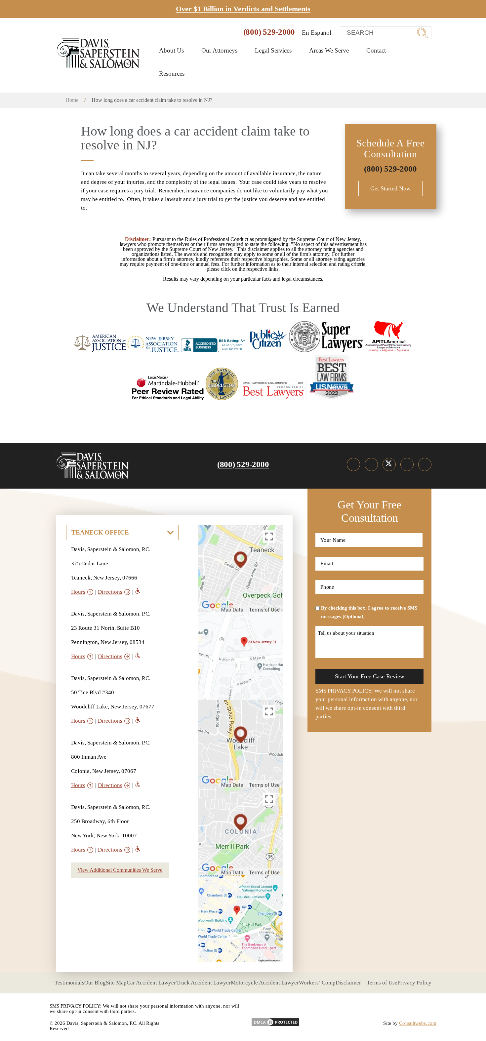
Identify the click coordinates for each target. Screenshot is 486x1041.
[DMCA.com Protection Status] (275, 1020)
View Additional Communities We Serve (119, 870)
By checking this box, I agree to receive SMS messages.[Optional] (369, 612)
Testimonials (69, 983)
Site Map (116, 983)
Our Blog (95, 983)
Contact (376, 50)
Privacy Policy (414, 983)
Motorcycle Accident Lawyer (265, 983)
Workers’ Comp (317, 983)
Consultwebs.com (417, 1023)
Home (71, 100)
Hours (78, 592)
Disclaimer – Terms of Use (366, 983)
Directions (110, 592)
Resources (172, 73)
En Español (316, 32)
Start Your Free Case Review (369, 676)
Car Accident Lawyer (151, 983)
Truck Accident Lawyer (203, 983)
